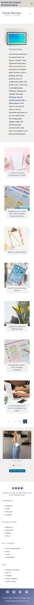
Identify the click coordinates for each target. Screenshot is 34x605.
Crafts (7, 554)
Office (7, 536)
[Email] (26, 592)
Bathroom (9, 527)
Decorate (8, 512)
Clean (7, 509)
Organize (8, 506)
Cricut (7, 551)
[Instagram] (14, 592)
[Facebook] (7, 592)
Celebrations (10, 557)
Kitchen (8, 533)
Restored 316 (24, 601)
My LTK (8, 573)
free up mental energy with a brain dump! (17, 100)
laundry (12, 76)
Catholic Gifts (10, 581)
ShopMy (8, 576)
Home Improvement (12, 548)
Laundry (8, 514)
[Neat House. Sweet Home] (12, 13)
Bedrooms (9, 530)
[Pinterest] (20, 592)
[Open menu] (30, 13)
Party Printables (11, 579)
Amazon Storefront (12, 570)
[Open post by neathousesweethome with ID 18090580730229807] (17, 445)
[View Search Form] (31, 3)
